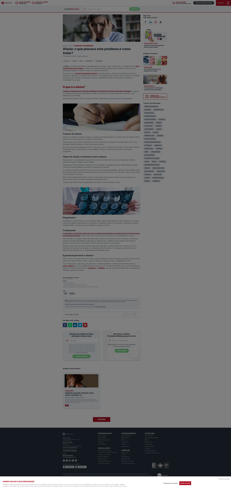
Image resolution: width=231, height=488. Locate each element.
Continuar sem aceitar (224, 478)
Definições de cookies (170, 483)
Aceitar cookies (185, 483)
